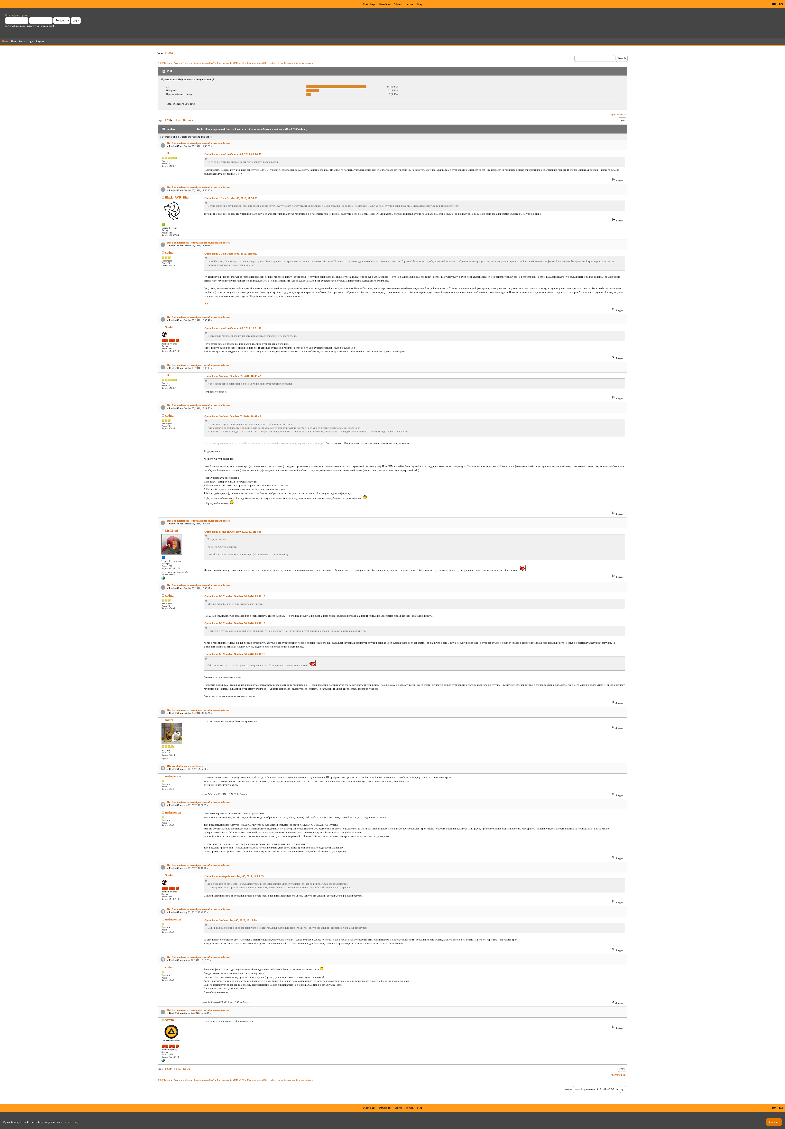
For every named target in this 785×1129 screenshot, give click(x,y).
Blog (419, 4)
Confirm (773, 1122)
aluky (169, 967)
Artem (169, 1020)
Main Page (369, 4)
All (179, 120)
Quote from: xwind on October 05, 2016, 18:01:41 (232, 328)
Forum (410, 4)
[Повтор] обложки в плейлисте (185, 766)
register (23, 15)
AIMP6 (169, 53)
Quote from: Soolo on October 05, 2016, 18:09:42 (232, 376)
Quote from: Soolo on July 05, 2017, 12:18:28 (230, 920)
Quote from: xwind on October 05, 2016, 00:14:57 (232, 154)
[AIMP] (163, 1061)
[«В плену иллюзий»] (163, 579)
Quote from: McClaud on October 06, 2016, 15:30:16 (234, 596)
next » (624, 114)
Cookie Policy (71, 1121)
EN (781, 4)
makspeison (173, 776)
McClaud (171, 530)
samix (169, 720)
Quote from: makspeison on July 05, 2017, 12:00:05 (234, 876)
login (14, 15)
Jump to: (568, 1090)
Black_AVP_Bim (176, 197)
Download (384, 4)
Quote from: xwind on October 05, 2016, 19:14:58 (232, 531)
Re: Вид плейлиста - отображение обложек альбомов (198, 143)
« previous (615, 114)
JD (167, 153)
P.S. (206, 303)
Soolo (169, 327)
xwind (169, 252)
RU (774, 4)
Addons (398, 4)
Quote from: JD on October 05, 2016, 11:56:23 (231, 198)
